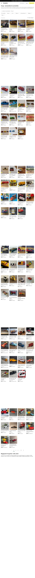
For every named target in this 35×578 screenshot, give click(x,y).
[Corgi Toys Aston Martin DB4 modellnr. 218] (13, 345)
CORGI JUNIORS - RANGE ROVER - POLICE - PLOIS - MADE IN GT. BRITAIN (22, 284)
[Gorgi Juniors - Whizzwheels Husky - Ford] (22, 103)
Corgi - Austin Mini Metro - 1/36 (21, 350)
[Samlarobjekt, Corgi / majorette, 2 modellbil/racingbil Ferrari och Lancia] (22, 117)
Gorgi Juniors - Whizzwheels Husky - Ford (21, 109)
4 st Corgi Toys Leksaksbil (3, 379)
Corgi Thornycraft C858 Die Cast (21, 431)
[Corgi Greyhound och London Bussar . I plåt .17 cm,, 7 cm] (30, 90)
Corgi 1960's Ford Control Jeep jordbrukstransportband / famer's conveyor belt (30, 255)
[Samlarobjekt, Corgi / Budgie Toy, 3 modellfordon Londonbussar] (30, 117)
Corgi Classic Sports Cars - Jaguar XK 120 (13, 95)
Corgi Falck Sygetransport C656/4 (21, 29)
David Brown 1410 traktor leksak (22, 336)
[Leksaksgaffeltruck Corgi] (13, 279)
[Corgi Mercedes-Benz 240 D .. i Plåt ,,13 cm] (5, 103)
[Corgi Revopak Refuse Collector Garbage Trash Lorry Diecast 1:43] (5, 360)
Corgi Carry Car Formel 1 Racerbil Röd (4, 417)
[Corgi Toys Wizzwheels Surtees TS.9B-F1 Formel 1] (5, 345)
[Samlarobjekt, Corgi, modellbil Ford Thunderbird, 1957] (22, 131)
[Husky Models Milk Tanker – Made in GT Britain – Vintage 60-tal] (5, 249)
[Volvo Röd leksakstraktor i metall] (13, 293)
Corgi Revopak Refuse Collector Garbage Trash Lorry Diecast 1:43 (5, 365)
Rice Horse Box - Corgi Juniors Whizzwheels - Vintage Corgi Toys (29, 350)
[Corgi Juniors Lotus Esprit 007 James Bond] (13, 264)
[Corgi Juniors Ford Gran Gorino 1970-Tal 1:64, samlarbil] (5, 90)
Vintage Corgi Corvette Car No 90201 (21, 379)
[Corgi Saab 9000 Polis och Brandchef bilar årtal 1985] (13, 440)
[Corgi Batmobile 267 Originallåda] (30, 24)
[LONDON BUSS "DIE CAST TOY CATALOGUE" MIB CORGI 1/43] (22, 37)
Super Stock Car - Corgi (4, 297)
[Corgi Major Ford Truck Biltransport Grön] (30, 170)
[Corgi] (13, 183)
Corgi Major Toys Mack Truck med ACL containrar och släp (4, 189)
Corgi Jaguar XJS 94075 (4, 215)
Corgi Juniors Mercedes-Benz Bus (13, 417)
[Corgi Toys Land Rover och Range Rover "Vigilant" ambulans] (22, 197)
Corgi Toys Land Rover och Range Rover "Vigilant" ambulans (21, 202)
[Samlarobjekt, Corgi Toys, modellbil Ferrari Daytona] (13, 117)
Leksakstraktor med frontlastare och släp (4, 336)
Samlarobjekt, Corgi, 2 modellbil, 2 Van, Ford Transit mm (12, 136)
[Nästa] (23, 450)
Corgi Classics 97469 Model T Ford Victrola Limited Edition (4, 284)
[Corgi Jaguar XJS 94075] (5, 211)
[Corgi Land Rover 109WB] (13, 360)
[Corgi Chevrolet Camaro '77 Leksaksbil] (13, 103)
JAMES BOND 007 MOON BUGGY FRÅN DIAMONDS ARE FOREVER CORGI (5, 56)
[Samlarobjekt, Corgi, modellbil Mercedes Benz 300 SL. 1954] (22, 170)
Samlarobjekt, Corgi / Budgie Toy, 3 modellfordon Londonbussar (29, 123)
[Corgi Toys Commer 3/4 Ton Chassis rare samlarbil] (22, 264)
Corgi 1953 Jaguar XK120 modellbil (13, 29)
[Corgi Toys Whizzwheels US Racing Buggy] (30, 360)
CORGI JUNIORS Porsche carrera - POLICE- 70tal (30, 189)
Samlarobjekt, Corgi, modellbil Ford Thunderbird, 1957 (21, 136)
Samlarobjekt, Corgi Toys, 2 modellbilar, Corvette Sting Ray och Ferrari (13, 175)
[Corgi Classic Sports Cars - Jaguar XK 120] (13, 90)
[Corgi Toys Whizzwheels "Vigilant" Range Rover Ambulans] (22, 360)
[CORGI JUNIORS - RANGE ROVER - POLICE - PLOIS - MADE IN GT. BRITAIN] (22, 279)
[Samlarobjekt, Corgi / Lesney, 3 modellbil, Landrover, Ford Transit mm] (5, 131)
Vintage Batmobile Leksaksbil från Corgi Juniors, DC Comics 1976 (5, 29)
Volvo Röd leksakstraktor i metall (13, 298)
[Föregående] (12, 450)
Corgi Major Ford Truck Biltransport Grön (29, 175)
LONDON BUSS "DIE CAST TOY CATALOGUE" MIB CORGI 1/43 (21, 43)
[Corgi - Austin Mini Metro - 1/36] (22, 345)
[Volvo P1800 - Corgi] (30, 279)
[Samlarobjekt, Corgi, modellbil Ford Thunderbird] (5, 170)
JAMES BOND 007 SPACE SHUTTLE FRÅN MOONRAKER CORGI (13, 56)
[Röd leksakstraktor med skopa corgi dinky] (30, 331)
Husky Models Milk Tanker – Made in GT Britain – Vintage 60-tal (4, 255)
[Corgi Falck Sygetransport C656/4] (22, 24)
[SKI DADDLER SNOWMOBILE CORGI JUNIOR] (13, 37)
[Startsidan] (5, 3)
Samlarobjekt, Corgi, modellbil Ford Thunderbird (4, 175)
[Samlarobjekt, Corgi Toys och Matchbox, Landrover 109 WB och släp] (30, 103)
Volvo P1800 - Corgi (29, 283)
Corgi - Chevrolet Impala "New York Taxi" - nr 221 (4, 269)
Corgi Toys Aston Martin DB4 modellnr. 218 (13, 350)
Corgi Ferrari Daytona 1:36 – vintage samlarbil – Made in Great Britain (13, 216)
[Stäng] (34, 0)
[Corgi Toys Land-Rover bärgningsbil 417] (5, 440)
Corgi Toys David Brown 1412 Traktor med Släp (30, 202)
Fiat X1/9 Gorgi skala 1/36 (5, 430)
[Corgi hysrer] (5, 197)
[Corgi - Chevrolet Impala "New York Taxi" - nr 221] (5, 264)
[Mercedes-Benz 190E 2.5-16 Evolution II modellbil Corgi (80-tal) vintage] (13, 374)
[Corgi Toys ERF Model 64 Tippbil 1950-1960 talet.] (22, 249)
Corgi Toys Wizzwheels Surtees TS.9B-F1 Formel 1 (5, 350)
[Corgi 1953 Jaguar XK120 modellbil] (13, 24)
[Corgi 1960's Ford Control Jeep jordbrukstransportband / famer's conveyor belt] (30, 249)
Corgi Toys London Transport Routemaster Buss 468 (29, 431)
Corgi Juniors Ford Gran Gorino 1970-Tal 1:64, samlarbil (4, 95)
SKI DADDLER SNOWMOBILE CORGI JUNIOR (12, 43)
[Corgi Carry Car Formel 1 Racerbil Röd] (5, 412)
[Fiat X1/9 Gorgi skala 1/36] (5, 426)
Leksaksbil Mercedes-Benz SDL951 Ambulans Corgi (21, 417)
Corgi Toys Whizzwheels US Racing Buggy (30, 365)
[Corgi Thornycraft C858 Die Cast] (22, 426)
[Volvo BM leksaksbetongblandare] (22, 293)
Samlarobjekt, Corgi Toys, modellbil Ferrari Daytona (12, 123)
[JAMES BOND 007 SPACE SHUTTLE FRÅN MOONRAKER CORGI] (13, 51)
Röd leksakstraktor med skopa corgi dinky (29, 336)
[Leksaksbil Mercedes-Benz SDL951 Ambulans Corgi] (22, 412)
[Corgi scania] (13, 197)
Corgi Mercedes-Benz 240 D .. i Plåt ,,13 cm (4, 109)
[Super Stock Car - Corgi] (5, 293)
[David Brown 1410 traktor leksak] (22, 331)
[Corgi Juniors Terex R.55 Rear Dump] (5, 37)
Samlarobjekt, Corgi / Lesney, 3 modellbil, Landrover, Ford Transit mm (4, 136)
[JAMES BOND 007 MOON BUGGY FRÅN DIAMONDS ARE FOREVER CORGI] (5, 51)
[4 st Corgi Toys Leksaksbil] (5, 374)
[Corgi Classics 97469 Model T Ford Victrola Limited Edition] (5, 279)
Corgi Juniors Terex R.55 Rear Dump (5, 43)
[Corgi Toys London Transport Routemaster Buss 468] (30, 426)
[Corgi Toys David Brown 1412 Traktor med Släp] (30, 197)
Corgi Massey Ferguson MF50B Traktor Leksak (13, 336)
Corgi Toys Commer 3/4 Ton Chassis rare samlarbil (21, 269)
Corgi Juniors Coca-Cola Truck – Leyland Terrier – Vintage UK (21, 216)
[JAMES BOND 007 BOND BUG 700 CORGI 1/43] (30, 37)
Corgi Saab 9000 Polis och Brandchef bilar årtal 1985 (13, 445)
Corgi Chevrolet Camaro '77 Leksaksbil (13, 109)
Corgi (10, 188)
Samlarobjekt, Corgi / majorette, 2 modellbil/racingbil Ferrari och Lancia (21, 123)
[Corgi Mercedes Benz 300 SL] (13, 426)
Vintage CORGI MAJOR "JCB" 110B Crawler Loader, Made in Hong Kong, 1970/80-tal (29, 269)
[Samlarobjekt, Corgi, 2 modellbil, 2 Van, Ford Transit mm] (13, 131)
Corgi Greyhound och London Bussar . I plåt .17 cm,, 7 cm (30, 95)
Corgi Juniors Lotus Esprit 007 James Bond (13, 269)
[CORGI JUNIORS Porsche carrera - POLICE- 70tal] (30, 183)
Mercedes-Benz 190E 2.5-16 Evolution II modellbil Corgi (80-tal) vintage (12, 379)
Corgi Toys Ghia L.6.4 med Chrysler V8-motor (29, 417)
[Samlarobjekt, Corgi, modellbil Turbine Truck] (5, 117)
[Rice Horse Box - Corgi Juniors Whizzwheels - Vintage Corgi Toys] (30, 345)
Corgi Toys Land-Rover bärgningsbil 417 (4, 445)
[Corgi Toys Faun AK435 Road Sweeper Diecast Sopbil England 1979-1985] (22, 183)
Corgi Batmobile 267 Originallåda (29, 29)
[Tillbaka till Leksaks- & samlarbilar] (1, 11)
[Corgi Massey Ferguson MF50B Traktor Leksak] (13, 331)
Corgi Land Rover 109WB (13, 364)
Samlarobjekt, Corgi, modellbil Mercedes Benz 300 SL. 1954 (22, 175)
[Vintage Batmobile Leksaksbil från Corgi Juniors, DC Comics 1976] (5, 24)
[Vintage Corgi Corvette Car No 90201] (22, 374)
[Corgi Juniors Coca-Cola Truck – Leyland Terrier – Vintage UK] (22, 211)
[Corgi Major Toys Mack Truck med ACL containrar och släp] (5, 183)
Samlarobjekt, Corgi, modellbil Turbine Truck (4, 122)
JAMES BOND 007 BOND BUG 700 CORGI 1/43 (30, 43)
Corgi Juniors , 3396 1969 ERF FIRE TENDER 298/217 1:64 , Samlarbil (21, 95)
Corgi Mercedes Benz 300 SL (12, 431)
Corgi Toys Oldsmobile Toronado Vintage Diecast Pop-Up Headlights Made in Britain (12, 255)
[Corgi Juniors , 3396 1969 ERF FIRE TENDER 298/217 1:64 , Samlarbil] (22, 90)
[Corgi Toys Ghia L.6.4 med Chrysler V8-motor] (30, 412)
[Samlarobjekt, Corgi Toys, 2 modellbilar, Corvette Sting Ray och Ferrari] (13, 170)
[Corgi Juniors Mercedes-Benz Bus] (13, 412)
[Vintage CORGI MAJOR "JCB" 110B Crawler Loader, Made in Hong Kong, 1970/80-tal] (30, 264)
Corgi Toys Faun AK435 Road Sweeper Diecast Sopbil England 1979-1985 (21, 189)
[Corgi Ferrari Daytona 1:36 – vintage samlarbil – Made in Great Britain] (13, 211)
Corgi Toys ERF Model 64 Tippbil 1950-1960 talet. (22, 255)
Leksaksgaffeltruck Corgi (13, 283)
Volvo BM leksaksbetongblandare (21, 298)
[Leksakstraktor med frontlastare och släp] (5, 331)
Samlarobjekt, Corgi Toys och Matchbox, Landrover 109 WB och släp (30, 109)
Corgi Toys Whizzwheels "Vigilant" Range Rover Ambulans (21, 365)
